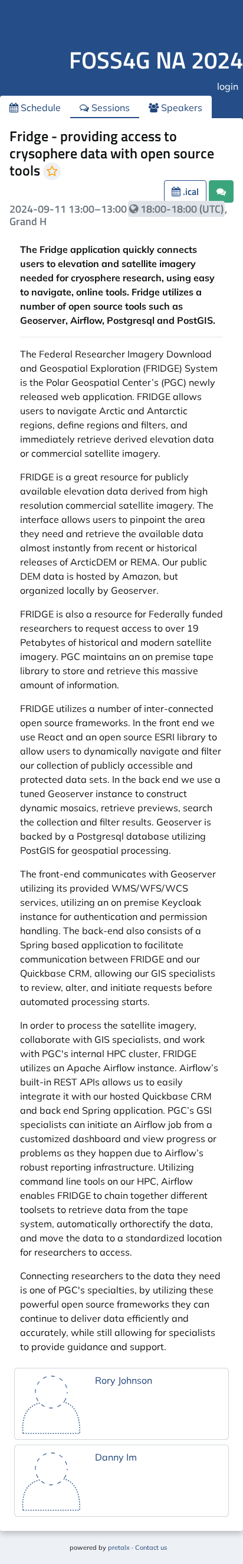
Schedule (39, 107)
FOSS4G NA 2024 (156, 60)
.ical (189, 191)
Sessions (109, 107)
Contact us (151, 1547)
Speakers (180, 107)
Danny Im (116, 1457)
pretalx (119, 1547)
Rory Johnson (123, 1380)
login (227, 86)
